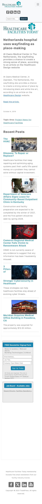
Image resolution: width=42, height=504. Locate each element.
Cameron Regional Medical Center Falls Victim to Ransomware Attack (18, 243)
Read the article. (11, 102)
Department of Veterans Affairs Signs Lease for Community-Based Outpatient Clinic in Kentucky (20, 198)
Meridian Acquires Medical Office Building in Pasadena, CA (19, 318)
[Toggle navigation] (38, 4)
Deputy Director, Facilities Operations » (18, 391)
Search (24, 19)
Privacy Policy (14, 376)
